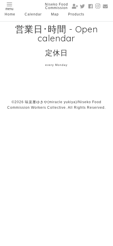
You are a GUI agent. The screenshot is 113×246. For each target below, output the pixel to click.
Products (76, 14)
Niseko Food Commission (56, 6)
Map (55, 14)
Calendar (33, 14)
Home (10, 14)
